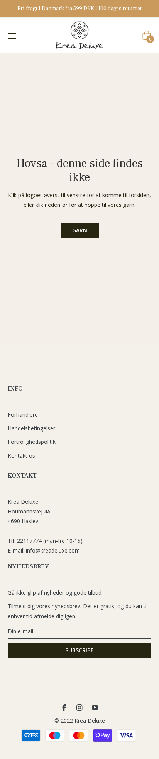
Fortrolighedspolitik (32, 441)
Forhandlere (23, 414)
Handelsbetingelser (31, 428)
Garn (79, 230)
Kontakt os (21, 455)
